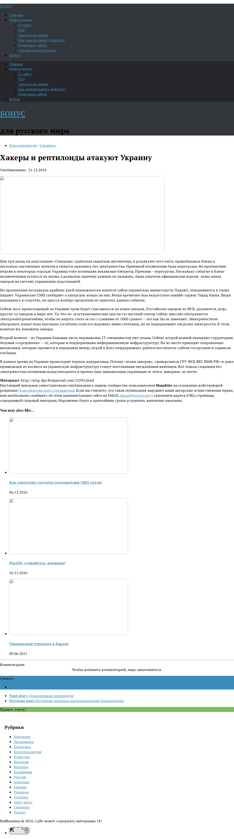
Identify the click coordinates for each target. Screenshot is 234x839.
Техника (21, 797)
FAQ (21, 30)
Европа (20, 787)
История (21, 761)
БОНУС (6, 6)
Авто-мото (23, 802)
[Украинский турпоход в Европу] (68, 633)
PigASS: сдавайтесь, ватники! (37, 562)
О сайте (25, 24)
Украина (21, 792)
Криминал (23, 771)
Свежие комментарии (37, 50)
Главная (16, 14)
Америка (21, 782)
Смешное (48, 145)
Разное (20, 812)
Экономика (23, 741)
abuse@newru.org (135, 395)
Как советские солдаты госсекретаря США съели (55, 482)
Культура (22, 756)
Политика (22, 746)
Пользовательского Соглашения (46, 390)
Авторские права (33, 35)
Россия (20, 776)
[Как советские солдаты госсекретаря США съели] (68, 472)
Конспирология (23, 145)
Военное (21, 766)
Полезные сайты (32, 45)
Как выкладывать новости (41, 40)
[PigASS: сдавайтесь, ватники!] (68, 553)
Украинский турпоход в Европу (39, 643)
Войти (14, 55)
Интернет (22, 736)
